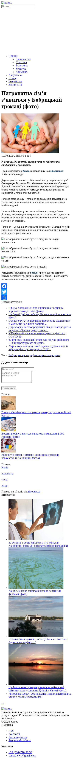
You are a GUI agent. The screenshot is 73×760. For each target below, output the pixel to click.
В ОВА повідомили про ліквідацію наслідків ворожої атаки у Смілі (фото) (36, 309)
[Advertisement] (36, 31)
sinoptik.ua (34, 491)
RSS (11, 730)
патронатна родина (48, 355)
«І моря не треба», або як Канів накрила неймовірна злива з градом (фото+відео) (40, 695)
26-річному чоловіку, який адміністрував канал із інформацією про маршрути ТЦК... (38, 348)
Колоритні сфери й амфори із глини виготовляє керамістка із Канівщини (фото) (30, 456)
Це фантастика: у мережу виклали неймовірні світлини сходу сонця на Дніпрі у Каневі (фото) (37, 689)
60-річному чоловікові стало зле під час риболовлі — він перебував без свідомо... (39, 341)
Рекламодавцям (18, 737)
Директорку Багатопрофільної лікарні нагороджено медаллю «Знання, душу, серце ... (40, 328)
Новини (13, 55)
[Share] (36, 297)
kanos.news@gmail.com (22, 755)
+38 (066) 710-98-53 (20, 752)
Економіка (22, 65)
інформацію (56, 171)
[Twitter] (36, 292)
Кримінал (21, 71)
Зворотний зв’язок (20, 740)
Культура (21, 68)
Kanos (26, 171)
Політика (21, 62)
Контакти (14, 733)
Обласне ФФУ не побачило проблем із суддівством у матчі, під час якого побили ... (39, 322)
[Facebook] (36, 286)
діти (34, 355)
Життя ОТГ (16, 84)
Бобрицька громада (20, 355)
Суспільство (23, 59)
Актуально (15, 75)
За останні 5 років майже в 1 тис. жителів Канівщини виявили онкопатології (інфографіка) (38, 544)
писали (34, 272)
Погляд (13, 78)
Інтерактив (15, 81)
